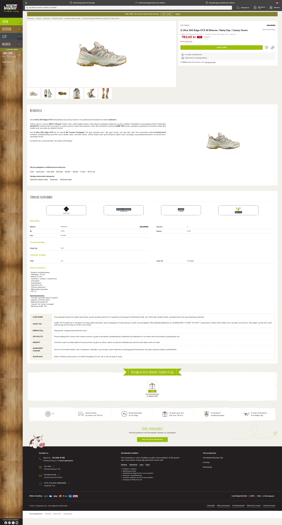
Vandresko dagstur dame (72, 18)
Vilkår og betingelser (223, 505)
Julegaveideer (67, 514)
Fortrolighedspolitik (238, 505)
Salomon (184, 25)
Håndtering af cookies (254, 505)
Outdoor (39, 18)
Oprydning (48, 514)
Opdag (177, 14)
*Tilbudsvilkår (211, 505)
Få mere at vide (210, 62)
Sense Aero (40, 171)
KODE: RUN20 (166, 14)
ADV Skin (59, 171)
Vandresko (46, 18)
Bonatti (67, 171)
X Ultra (82, 171)
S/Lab (32, 171)
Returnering (207, 467)
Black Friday (57, 514)
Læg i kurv (222, 47)
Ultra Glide (50, 171)
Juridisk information (269, 505)
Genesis (75, 171)
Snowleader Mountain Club (213, 458)
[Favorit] (266, 47)
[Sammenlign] (272, 47)
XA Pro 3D (91, 171)
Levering (206, 462)
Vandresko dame (57, 18)
